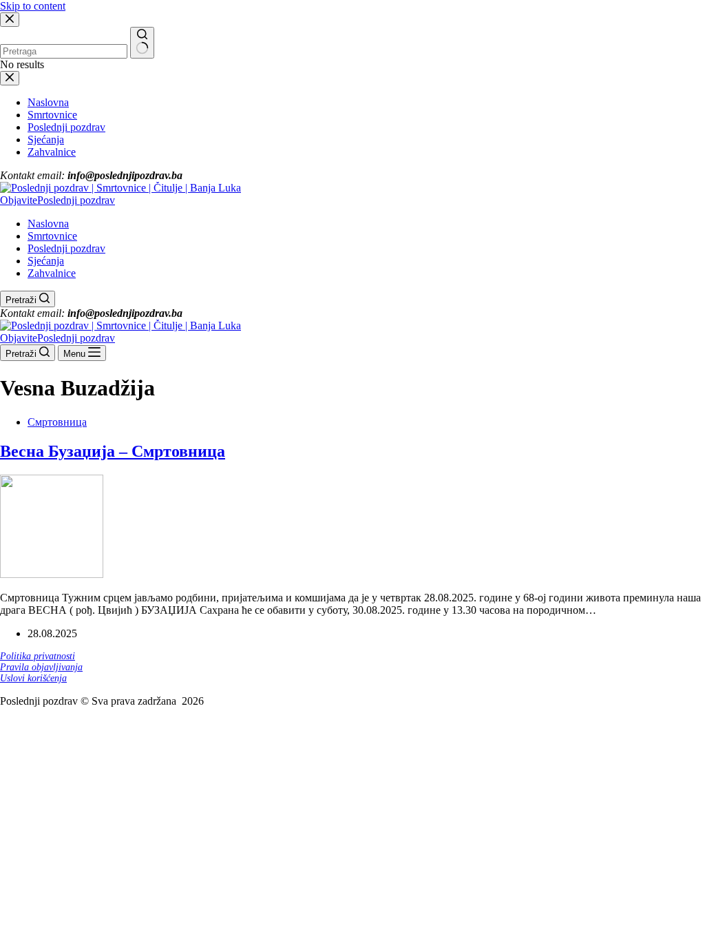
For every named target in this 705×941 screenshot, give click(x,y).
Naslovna (48, 223)
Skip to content (32, 6)
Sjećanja (46, 261)
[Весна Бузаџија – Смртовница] (51, 574)
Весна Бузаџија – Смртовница (112, 451)
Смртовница (57, 422)
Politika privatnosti (37, 656)
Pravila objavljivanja (41, 667)
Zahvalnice (52, 273)
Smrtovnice (52, 236)
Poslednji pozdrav (66, 248)
